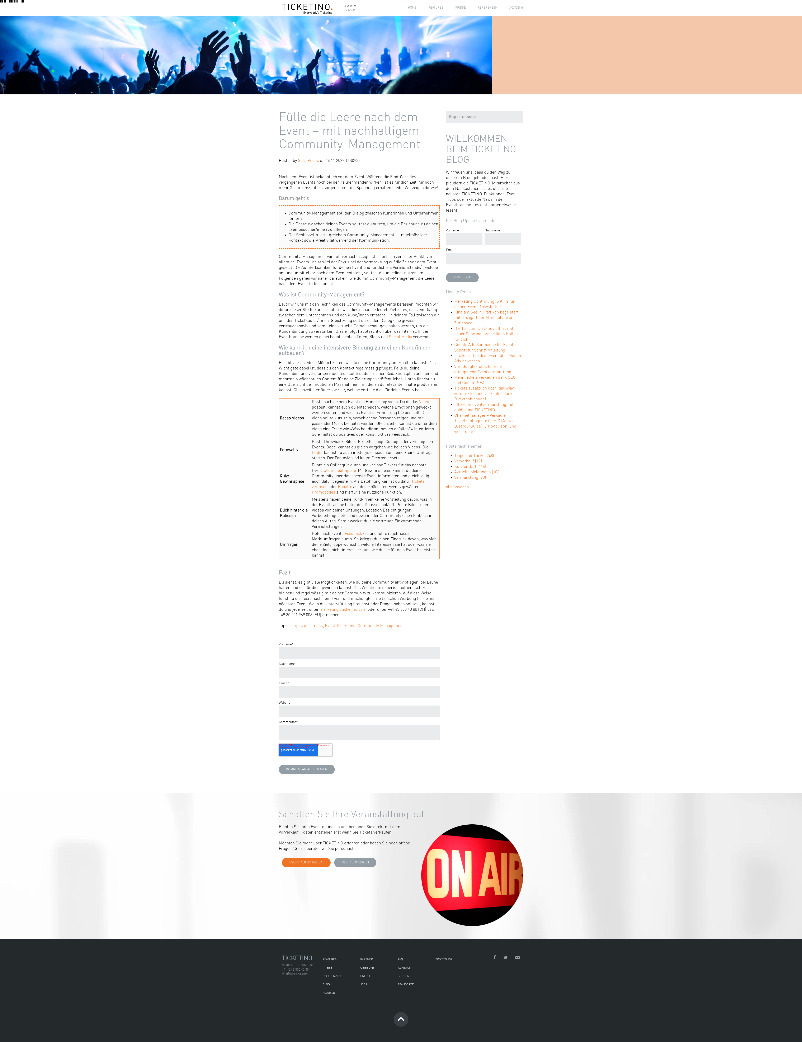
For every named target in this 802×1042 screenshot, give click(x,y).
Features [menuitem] (435, 7)
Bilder (317, 453)
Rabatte (345, 487)
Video (424, 402)
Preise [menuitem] (460, 7)
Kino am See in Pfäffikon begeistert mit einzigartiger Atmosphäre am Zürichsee (486, 317)
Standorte (406, 984)
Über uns (367, 967)
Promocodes (323, 492)
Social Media (400, 337)
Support (404, 976)
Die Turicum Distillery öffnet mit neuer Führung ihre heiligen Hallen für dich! (486, 334)
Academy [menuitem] (516, 7)
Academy (329, 992)
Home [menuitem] (412, 7)
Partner (366, 959)
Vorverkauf (469, 461)
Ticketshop (444, 959)
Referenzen (332, 976)
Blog (326, 984)
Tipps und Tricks (308, 626)
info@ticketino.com (295, 974)
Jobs (363, 984)
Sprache (350, 5)
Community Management (381, 626)
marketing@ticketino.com (343, 610)
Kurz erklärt (470, 467)
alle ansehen (457, 487)
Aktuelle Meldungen (477, 472)
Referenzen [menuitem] (487, 7)
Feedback (353, 534)
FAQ (400, 959)
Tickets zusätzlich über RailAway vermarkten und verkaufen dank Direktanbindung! (484, 393)
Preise (327, 967)
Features (329, 959)
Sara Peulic (308, 161)
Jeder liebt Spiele (340, 471)
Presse (365, 976)
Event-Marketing (340, 626)
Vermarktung (470, 478)
